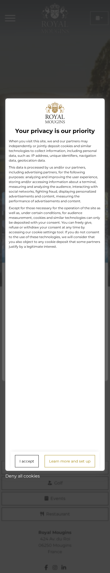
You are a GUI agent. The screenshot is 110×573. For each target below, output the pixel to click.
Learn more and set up (70, 461)
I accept (26, 461)
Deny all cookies (22, 476)
